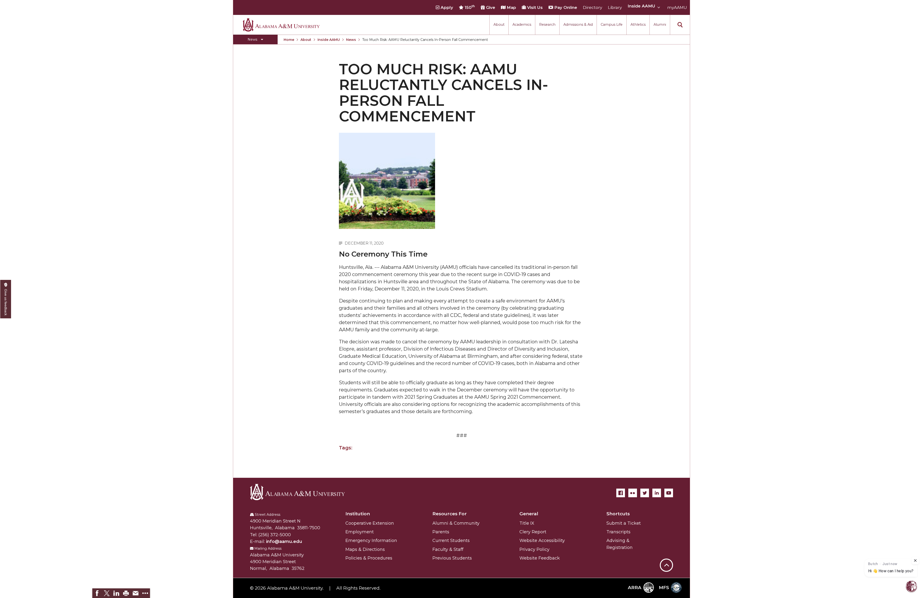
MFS (664, 587)
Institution (357, 513)
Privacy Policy (534, 549)
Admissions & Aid (578, 24)
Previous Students (452, 558)
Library (615, 7)
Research (547, 24)
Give (490, 7)
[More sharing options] (145, 593)
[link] (97, 593)
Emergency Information (371, 540)
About (499, 24)
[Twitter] (644, 493)
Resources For (449, 513)
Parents (440, 532)
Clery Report (532, 532)
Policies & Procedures (368, 558)
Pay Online (565, 7)
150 (469, 7)
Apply (446, 7)
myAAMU (677, 7)
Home (289, 40)
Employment (359, 532)
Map (510, 7)
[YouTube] (668, 493)
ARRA (634, 587)
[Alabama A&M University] (301, 492)
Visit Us (534, 7)
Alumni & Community (456, 523)
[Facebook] (620, 493)
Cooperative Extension (369, 523)
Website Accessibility (542, 540)
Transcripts (618, 532)
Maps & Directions (365, 549)
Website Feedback (539, 558)
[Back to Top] (666, 541)
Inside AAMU (329, 40)
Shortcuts (618, 513)
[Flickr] (632, 493)
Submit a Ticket (623, 523)
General (528, 513)
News (351, 40)
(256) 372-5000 (274, 534)
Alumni (660, 24)
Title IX (526, 523)
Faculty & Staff (447, 549)
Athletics (638, 24)
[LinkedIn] (656, 493)
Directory (592, 7)
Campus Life (612, 24)
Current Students (451, 540)
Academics (521, 24)
